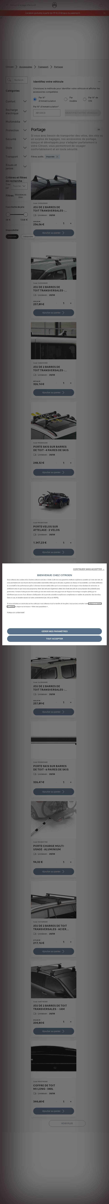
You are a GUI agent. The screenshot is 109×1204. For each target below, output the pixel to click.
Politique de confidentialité (15, 612)
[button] (88, 569)
